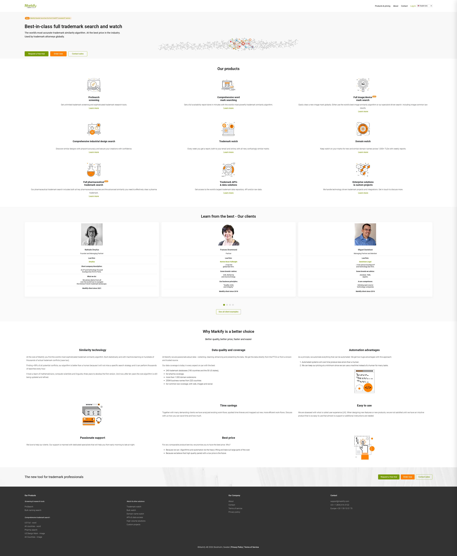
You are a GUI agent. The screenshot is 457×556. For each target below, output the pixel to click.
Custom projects (133, 524)
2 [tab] (227, 305)
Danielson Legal (365, 262)
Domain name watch (135, 514)
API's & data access (135, 517)
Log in (413, 6)
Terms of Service (251, 547)
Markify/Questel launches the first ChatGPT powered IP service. (50, 18)
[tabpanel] (92, 259)
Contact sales (78, 54)
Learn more (94, 108)
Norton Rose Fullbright (228, 262)
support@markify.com (339, 501)
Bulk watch (131, 510)
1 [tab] (224, 305)
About (395, 6)
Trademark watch (134, 507)
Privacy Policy (237, 547)
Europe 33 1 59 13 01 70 (341, 508)
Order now (58, 54)
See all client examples (228, 312)
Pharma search (31, 530)
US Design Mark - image (35, 533)
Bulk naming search (33, 510)
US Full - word (30, 523)
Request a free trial (36, 54)
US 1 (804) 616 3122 (339, 505)
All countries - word (33, 526)
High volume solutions (136, 521)
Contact (404, 6)
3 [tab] (230, 305)
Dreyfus (92, 262)
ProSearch (29, 507)
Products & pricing (382, 6)
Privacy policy (234, 512)
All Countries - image (33, 537)
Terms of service (235, 508)
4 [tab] (233, 305)
